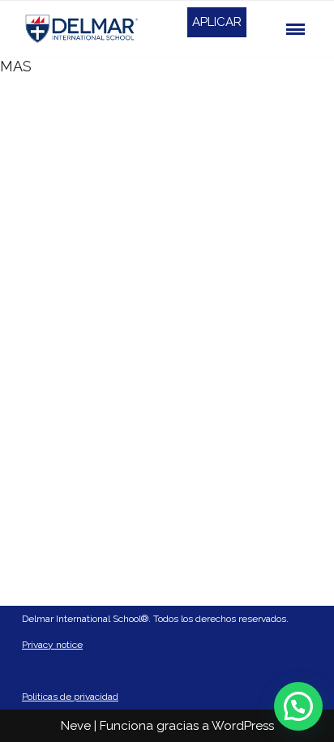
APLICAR (217, 22)
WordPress (243, 725)
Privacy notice (52, 644)
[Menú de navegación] (295, 29)
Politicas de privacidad (70, 696)
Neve (76, 725)
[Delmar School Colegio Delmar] (82, 28)
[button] (298, 706)
